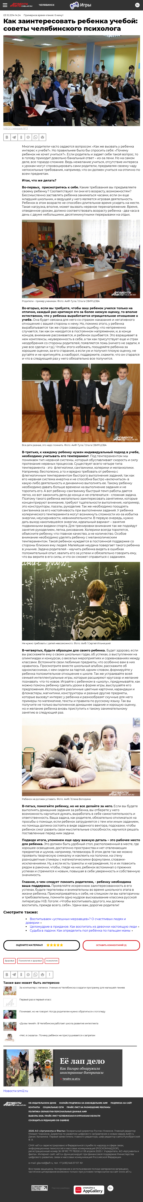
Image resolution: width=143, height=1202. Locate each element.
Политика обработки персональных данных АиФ (57, 1111)
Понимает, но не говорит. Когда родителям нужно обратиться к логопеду (62, 1011)
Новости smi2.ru (15, 1091)
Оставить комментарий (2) (111, 945)
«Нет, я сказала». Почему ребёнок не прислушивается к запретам (57, 1035)
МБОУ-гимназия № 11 (15, 128)
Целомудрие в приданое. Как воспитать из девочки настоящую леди (83, 926)
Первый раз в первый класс (35, 999)
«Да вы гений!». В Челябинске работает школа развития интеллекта (58, 1023)
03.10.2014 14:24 (12, 15)
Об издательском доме (42, 1103)
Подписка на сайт (121, 1103)
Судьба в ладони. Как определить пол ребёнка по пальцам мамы (80, 930)
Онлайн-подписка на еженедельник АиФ (83, 1103)
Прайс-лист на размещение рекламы (88, 1107)
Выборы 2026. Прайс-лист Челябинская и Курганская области (64, 1116)
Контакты (34, 1107)
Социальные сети (53, 1107)
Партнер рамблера (60, 1188)
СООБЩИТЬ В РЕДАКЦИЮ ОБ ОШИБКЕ (48, 1120)
